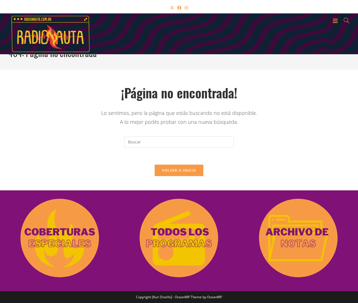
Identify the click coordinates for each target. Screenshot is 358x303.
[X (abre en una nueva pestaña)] (172, 7)
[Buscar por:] (345, 20)
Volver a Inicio (179, 170)
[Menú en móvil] (336, 20)
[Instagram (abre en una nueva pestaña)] (186, 7)
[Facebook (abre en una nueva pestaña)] (179, 7)
